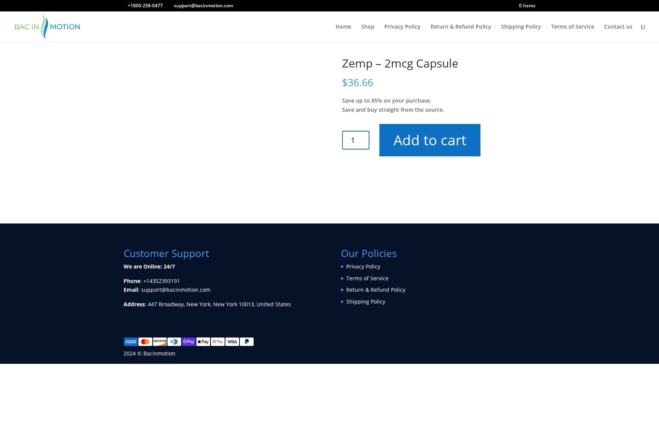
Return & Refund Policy (461, 27)
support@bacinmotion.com (176, 289)
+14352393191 (161, 281)
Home (343, 27)
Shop (368, 27)
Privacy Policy (402, 27)
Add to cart (428, 140)
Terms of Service (572, 27)
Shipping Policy (521, 27)
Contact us (618, 27)
